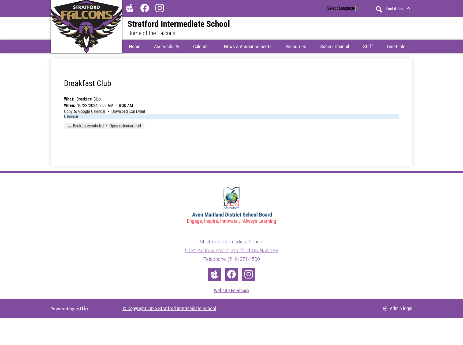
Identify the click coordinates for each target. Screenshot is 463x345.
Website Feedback (231, 290)
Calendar (71, 116)
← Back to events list (86, 125)
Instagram (159, 8)
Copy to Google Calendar (85, 111)
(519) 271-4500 (244, 259)
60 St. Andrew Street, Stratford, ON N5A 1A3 (231, 250)
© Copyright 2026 (169, 308)
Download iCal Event (128, 111)
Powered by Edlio (69, 308)
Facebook (144, 8)
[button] (202, 46)
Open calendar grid (125, 125)
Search (379, 9)
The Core (129, 8)
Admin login (401, 308)
